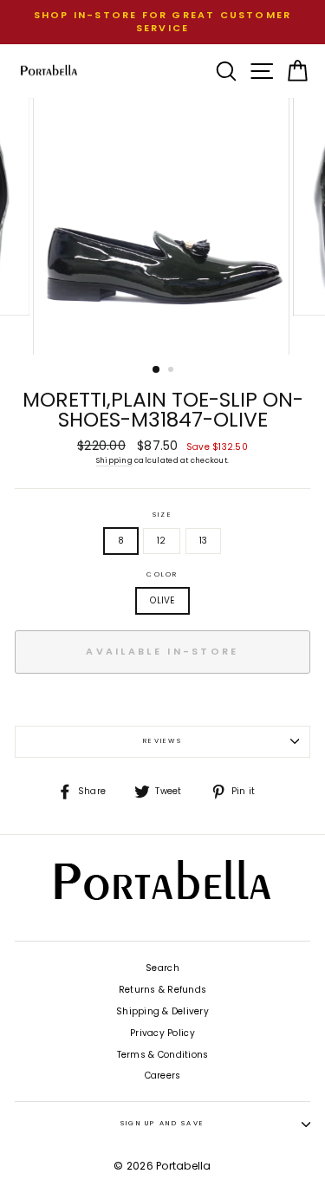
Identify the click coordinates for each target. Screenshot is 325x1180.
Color (162, 574)
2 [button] (172, 371)
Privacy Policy (162, 1033)
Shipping (114, 460)
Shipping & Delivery (162, 1011)
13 (203, 540)
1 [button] (157, 370)
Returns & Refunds (162, 989)
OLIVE (162, 600)
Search (162, 968)
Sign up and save (162, 1123)
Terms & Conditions (163, 1054)
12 (161, 540)
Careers (163, 1075)
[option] (162, 22)
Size (162, 515)
